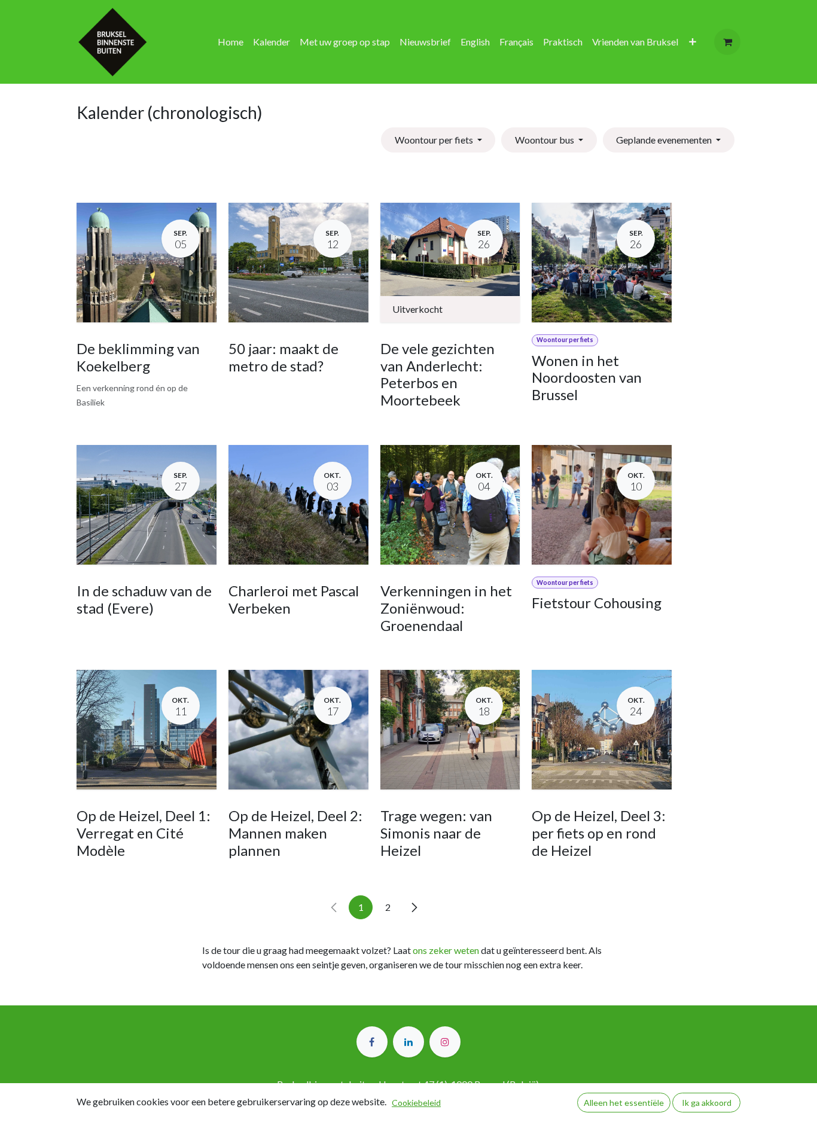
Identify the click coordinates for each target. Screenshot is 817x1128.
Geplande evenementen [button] (665, 139)
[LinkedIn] (408, 1041)
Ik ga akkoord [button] (706, 1102)
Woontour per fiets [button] (435, 139)
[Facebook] (372, 1041)
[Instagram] (445, 1041)
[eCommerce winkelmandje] (727, 42)
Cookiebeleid (416, 1102)
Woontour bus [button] (545, 139)
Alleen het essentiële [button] (624, 1102)
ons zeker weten (446, 950)
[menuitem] (230, 42)
